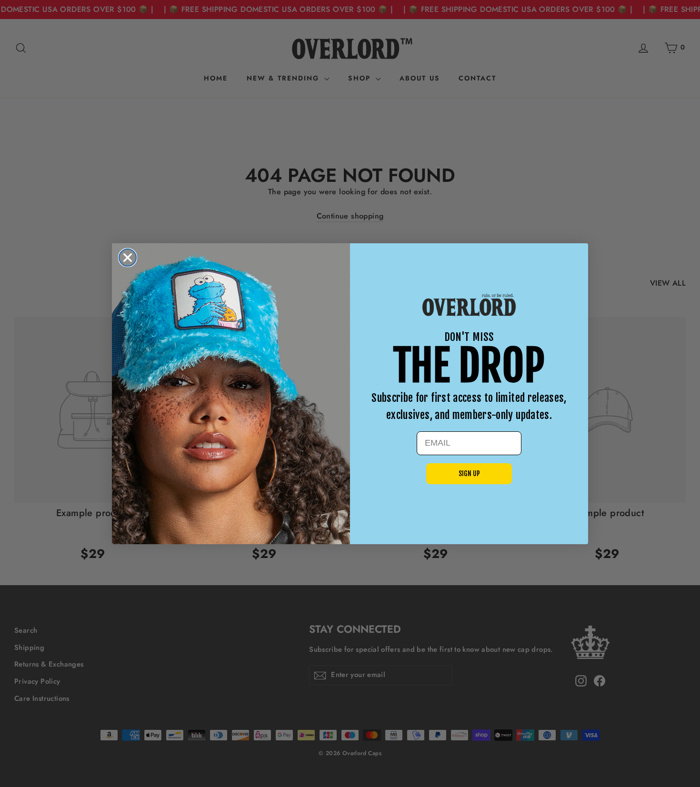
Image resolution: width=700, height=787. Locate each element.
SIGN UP (469, 473)
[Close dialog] (127, 257)
